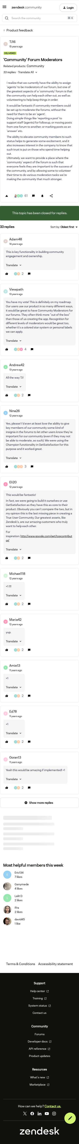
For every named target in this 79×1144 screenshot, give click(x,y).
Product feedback (19, 30)
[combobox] (39, 18)
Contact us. (53, 1106)
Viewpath (16, 289)
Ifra (17, 907)
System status (38, 1005)
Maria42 (15, 620)
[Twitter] (25, 1114)
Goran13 (15, 757)
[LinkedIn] (39, 1114)
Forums (40, 1034)
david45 (20, 919)
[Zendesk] (39, 1133)
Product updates (39, 1056)
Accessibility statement (55, 964)
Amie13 (14, 665)
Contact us (39, 1013)
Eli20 (13, 482)
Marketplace (38, 1084)
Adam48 (15, 239)
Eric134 (19, 872)
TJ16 (12, 42)
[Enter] (6, 18)
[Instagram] (54, 1114)
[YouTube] (47, 1114)
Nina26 (14, 411)
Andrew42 (16, 365)
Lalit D (18, 896)
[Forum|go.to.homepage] (26, 7)
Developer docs (38, 1041)
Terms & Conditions (20, 964)
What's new (38, 1077)
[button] (4, 8)
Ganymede (22, 884)
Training (38, 998)
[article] (39, 257)
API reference (38, 1049)
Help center (38, 991)
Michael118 (17, 574)
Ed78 (13, 711)
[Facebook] (32, 1114)
